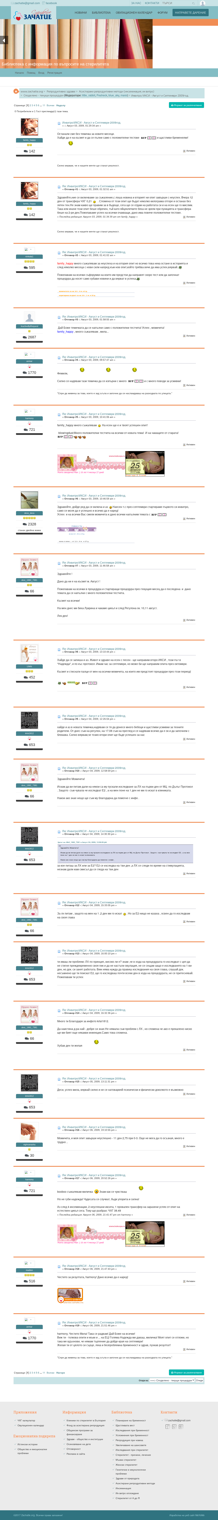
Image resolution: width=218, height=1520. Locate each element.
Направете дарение (190, 12)
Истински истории (27, 1444)
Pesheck (102, 95)
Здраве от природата (127, 1478)
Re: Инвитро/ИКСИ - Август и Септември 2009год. (94, 186)
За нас (136, 3)
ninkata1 (29, 256)
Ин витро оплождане (127, 1493)
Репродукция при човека (129, 1440)
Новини (81, 12)
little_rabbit (88, 95)
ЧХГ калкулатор (26, 1420)
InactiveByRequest (29, 326)
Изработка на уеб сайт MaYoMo (187, 1515)
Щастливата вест (125, 1425)
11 (44, 105)
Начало (19, 72)
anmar (29, 361)
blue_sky (113, 95)
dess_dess (29, 513)
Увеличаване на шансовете (131, 1445)
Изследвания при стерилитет (132, 1449)
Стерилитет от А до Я (128, 1498)
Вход (41, 72)
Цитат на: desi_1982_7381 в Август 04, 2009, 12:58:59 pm (82, 842)
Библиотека (101, 12)
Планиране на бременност (131, 1420)
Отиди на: (144, 1380)
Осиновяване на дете (79, 1444)
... (41, 105)
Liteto (29, 666)
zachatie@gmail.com (27, 3)
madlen (29, 1270)
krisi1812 (29, 733)
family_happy (29, 140)
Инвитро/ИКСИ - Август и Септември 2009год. (91, 122)
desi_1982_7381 (29, 580)
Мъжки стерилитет (126, 1459)
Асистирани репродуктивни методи (135, 1483)
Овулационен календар (134, 12)
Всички (50, 105)
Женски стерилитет (126, 1464)
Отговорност (74, 1448)
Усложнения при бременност (132, 1435)
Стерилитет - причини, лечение (133, 1454)
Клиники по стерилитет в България (86, 1420)
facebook (51, 3)
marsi (124, 95)
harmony (29, 418)
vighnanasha (29, 1144)
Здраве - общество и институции (85, 1439)
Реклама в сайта (76, 1453)
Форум (162, 12)
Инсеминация (123, 1488)
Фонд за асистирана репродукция (85, 1425)
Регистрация (54, 72)
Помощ (31, 72)
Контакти (152, 3)
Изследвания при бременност (132, 1430)
